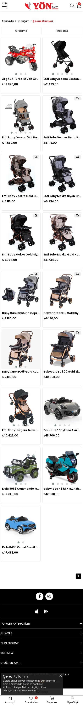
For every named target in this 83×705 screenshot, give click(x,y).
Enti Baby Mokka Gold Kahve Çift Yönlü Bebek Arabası (62, 254)
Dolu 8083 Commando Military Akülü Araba (20, 489)
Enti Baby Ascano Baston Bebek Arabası (62, 79)
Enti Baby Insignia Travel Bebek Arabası (20, 430)
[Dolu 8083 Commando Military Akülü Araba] (20, 466)
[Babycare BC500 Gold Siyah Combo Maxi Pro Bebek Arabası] (62, 349)
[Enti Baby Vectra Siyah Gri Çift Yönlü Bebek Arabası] (62, 115)
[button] (16, 74)
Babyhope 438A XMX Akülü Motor (62, 489)
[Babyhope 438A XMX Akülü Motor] (62, 466)
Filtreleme (61, 31)
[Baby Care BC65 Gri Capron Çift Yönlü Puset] (20, 290)
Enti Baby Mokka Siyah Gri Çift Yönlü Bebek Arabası (62, 196)
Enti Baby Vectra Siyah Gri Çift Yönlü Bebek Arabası (62, 137)
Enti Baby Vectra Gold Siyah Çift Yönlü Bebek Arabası (20, 196)
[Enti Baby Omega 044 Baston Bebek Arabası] (20, 115)
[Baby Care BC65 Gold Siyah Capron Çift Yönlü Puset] (62, 290)
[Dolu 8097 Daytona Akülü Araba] (62, 407)
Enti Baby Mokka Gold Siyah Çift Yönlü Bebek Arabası (20, 254)
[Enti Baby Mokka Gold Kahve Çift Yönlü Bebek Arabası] (62, 232)
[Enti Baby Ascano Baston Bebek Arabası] (62, 56)
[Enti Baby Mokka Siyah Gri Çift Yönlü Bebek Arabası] (62, 173)
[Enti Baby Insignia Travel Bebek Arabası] (20, 407)
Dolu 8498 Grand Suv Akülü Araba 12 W (20, 547)
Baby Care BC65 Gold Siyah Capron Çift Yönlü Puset (62, 313)
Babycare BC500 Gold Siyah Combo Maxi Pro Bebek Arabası (62, 372)
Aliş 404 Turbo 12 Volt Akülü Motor (20, 79)
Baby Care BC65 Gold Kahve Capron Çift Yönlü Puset (20, 372)
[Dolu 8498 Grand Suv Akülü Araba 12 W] (20, 524)
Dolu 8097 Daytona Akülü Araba (62, 430)
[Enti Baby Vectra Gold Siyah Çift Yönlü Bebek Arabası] (20, 173)
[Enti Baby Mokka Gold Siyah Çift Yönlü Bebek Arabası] (20, 232)
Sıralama (21, 31)
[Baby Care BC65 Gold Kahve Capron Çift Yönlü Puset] (20, 349)
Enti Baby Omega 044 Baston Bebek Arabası (20, 137)
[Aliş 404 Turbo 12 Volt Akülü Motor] (20, 56)
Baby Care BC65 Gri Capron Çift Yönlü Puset (20, 313)
